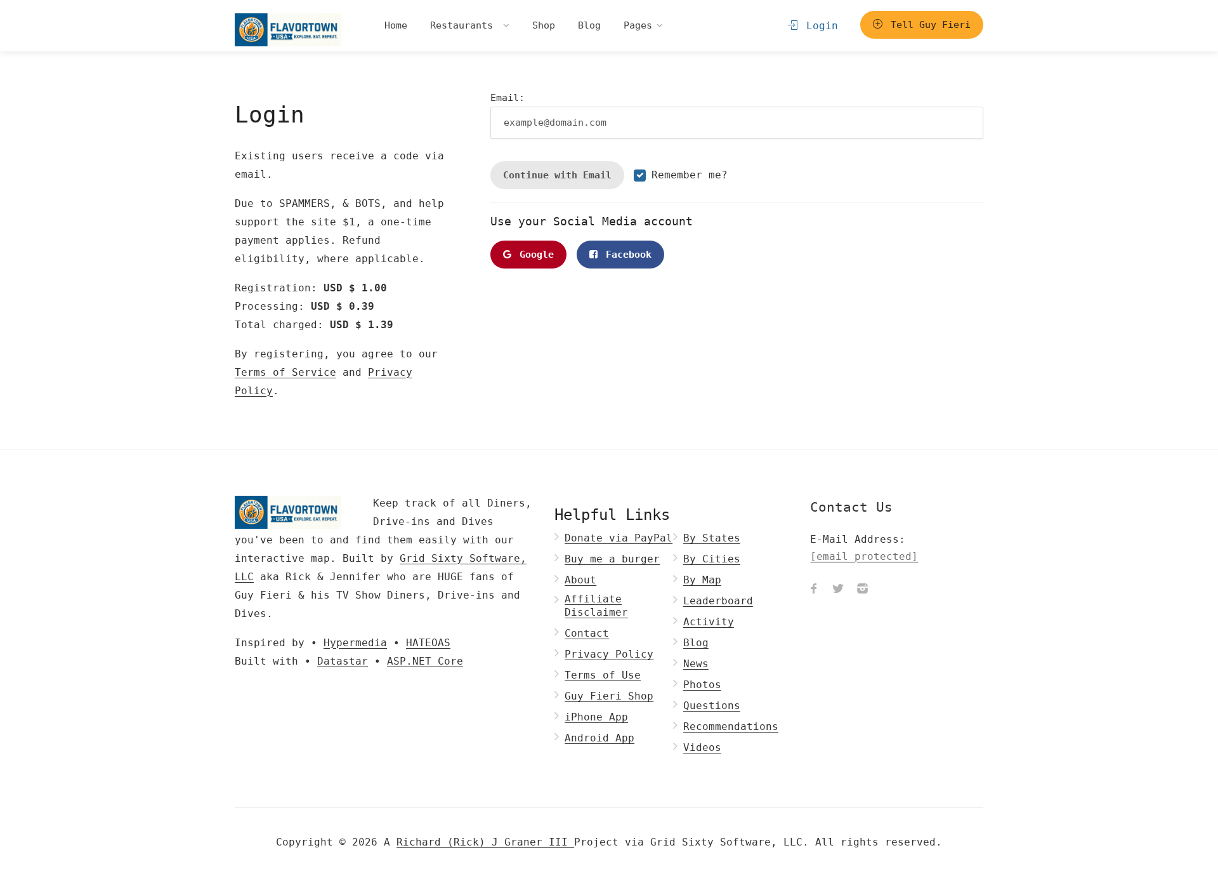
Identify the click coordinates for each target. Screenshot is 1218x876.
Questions (711, 706)
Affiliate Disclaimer (596, 605)
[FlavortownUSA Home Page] (288, 29)
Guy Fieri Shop (609, 696)
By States (711, 538)
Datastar (342, 661)
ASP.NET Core (425, 661)
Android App (599, 738)
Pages (638, 25)
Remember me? (690, 175)
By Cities (711, 559)
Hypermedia (355, 643)
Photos (702, 685)
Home (395, 25)
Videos (702, 747)
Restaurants (464, 25)
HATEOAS (428, 643)
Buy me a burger (612, 559)
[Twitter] (838, 590)
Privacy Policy (609, 654)
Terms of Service (285, 372)
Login (819, 26)
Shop (543, 25)
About (580, 580)
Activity (708, 622)
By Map (702, 580)
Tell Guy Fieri (928, 24)
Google (534, 254)
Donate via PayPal (618, 538)
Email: (507, 97)
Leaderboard (718, 601)
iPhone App (596, 717)
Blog (589, 25)
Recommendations (730, 726)
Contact (587, 633)
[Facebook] (814, 590)
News (696, 664)
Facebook (626, 254)
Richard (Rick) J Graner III (485, 842)
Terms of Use (603, 675)
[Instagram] (862, 590)
